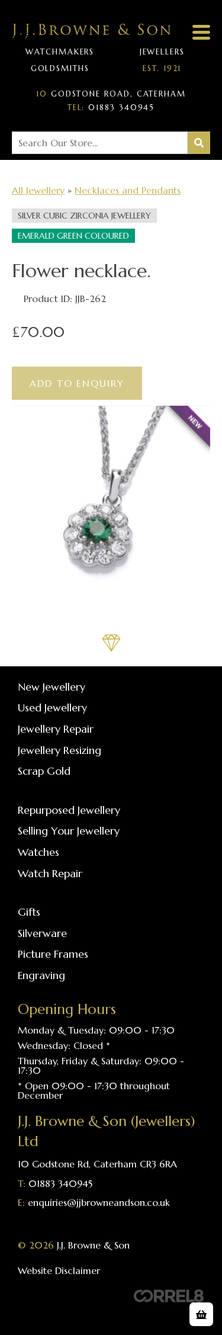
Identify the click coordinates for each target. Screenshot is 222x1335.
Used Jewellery (52, 707)
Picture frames (53, 954)
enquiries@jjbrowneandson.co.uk (99, 1202)
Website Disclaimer (59, 1270)
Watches (38, 852)
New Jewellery (51, 687)
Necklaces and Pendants (128, 190)
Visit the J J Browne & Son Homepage (91, 31)
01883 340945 (111, 108)
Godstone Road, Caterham (111, 94)
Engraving (41, 975)
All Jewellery (38, 190)
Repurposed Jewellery (69, 810)
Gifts (29, 912)
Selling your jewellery (69, 830)
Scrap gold (44, 771)
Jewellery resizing (59, 750)
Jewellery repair (56, 729)
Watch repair (50, 873)
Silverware (42, 933)
